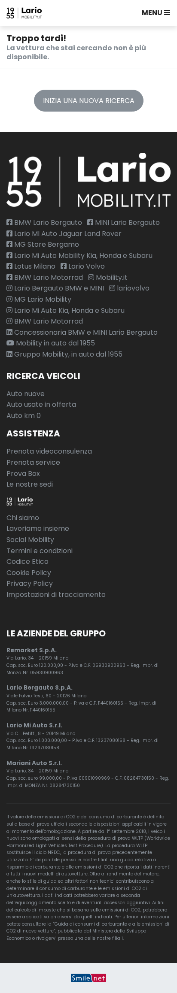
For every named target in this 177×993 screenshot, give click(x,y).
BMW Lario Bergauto (47, 222)
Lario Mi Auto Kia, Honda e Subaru (68, 310)
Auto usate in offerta (41, 404)
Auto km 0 (23, 416)
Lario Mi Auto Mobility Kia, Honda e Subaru (82, 255)
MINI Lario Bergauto (126, 222)
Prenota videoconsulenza (49, 451)
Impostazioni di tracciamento (56, 594)
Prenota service (33, 462)
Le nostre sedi (29, 484)
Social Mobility (30, 540)
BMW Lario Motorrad (47, 277)
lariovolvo (132, 288)
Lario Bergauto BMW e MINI (58, 288)
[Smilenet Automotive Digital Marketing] (88, 978)
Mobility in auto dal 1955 (54, 343)
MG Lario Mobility (41, 299)
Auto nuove (25, 394)
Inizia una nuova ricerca (88, 101)
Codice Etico (27, 561)
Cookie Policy (28, 573)
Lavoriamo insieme (37, 528)
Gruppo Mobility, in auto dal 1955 (67, 354)
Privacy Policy (29, 583)
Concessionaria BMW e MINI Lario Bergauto (85, 332)
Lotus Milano (33, 266)
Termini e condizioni (39, 551)
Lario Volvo (86, 266)
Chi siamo (22, 518)
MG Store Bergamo (45, 244)
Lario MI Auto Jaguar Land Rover (67, 234)
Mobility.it (111, 277)
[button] (154, 13)
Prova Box (23, 473)
